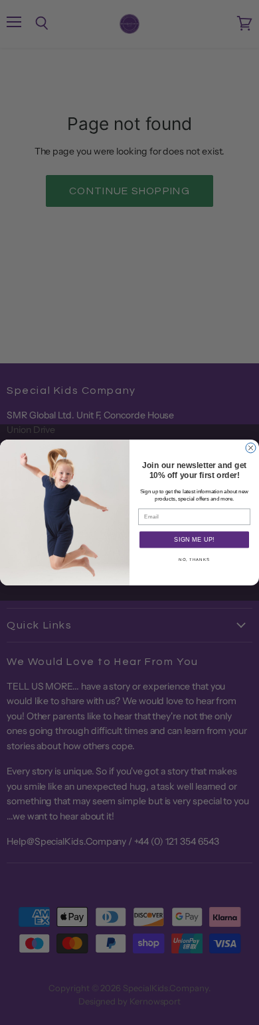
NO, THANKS (194, 560)
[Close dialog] (251, 448)
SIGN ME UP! (194, 539)
